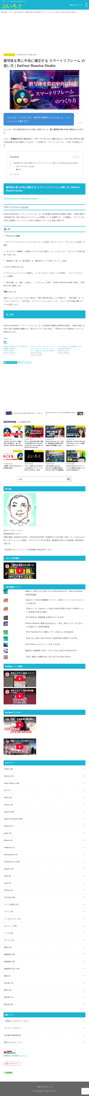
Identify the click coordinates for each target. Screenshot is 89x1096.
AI (7, 790)
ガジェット (10, 925)
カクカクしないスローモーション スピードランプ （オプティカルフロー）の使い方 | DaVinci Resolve (43, 348)
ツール (8, 933)
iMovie (8, 840)
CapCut (9, 811)
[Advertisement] (44, 33)
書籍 (7, 975)
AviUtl (8, 797)
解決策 (8, 1004)
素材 (8, 990)
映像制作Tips (12, 968)
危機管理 (9, 954)
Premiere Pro (12, 861)
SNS (7, 876)
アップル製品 (11, 904)
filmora (9, 826)
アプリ (11, 12)
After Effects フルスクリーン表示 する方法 (42, 644)
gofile (8, 833)
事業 (8, 947)
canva (8, 804)
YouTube (9, 897)
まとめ (16, 174)
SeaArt (9, 868)
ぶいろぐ (12, 5)
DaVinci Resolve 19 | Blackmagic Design (21, 198)
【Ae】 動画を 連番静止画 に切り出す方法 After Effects (48, 656)
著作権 (8, 997)
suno (7, 883)
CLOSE (76, 157)
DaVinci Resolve (19, 12)
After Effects (11, 783)
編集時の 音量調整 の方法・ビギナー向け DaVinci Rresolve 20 (50, 650)
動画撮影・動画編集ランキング (15, 1055)
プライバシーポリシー (13, 1028)
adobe (8, 768)
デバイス (9, 940)
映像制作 (9, 961)
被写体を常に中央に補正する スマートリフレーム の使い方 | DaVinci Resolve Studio (45, 163)
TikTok (8, 890)
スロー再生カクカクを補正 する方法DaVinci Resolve (70, 347)
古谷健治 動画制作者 (12, 1035)
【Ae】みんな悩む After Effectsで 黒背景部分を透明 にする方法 (51, 638)
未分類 (8, 983)
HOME (5, 12)
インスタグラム (12, 918)
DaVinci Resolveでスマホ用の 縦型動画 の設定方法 (15, 347)
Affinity (9, 776)
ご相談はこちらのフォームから (16, 1020)
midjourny (9, 847)
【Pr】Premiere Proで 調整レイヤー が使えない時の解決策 (49, 631)
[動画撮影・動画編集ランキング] (10, 1052)
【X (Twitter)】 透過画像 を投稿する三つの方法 (44, 617)
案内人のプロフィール (76, 5)
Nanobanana (10, 854)
